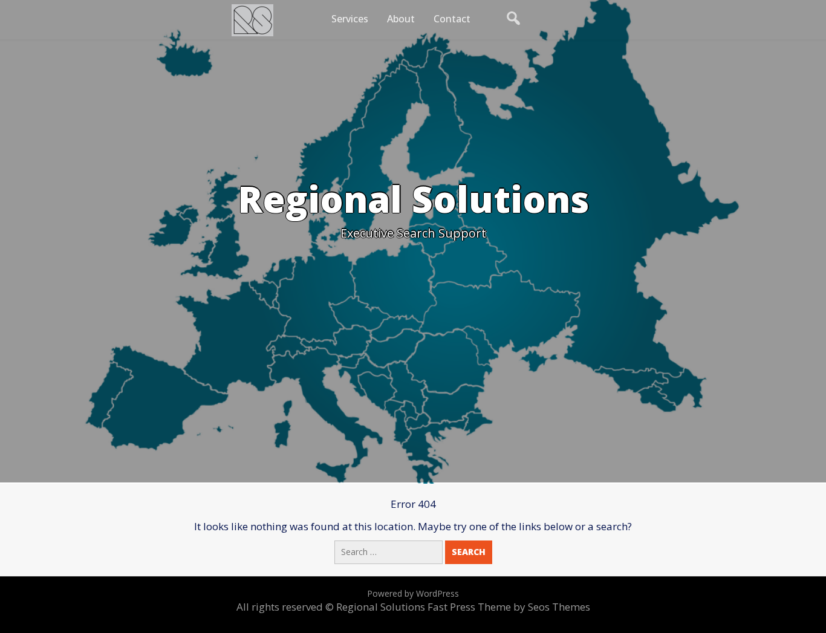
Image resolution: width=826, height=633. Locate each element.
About (401, 18)
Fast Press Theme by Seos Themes (509, 607)
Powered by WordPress (413, 593)
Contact (452, 18)
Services (349, 18)
